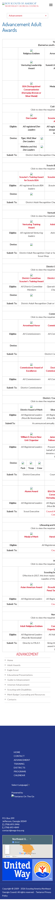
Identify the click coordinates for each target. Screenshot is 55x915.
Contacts (11, 699)
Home (10, 660)
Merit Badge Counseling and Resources (26, 694)
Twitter (34, 807)
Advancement (15, 15)
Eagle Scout (13, 670)
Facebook (20, 807)
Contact (19, 756)
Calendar (19, 775)
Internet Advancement (18, 684)
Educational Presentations (20, 675)
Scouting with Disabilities (19, 689)
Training (19, 763)
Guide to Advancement (18, 680)
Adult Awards (13, 665)
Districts (19, 767)
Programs (20, 771)
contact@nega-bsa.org (13, 830)
